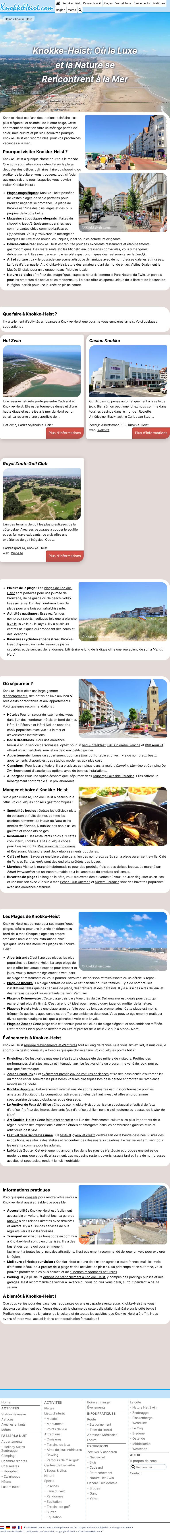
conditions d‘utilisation (11, 1531)
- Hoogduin (9, 1471)
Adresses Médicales (102, 1435)
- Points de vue (55, 1429)
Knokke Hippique (20, 1089)
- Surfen (50, 1512)
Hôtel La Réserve (19, 725)
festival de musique (44, 1058)
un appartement (54, 755)
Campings (8, 1456)
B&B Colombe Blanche (123, 745)
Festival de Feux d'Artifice (31, 1104)
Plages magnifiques (22, 193)
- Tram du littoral (99, 1430)
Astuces (7, 1419)
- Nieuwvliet (96, 1457)
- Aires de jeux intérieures (63, 1450)
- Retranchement (99, 1473)
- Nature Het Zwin (100, 1478)
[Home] (58, 3)
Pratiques (159, 3)
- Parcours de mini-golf (61, 1460)
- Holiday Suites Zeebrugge (13, 1448)
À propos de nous (143, 1461)
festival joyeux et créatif (77, 1135)
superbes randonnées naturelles (93, 1272)
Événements (142, 3)
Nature (49, 1475)
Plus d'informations (65, 433)
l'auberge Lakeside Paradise (113, 776)
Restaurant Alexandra (26, 851)
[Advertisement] (85, 298)
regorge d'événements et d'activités (50, 1045)
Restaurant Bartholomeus (56, 846)
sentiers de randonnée (46, 649)
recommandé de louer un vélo (122, 1251)
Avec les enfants (13, 1424)
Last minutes (10, 1487)
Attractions (52, 1434)
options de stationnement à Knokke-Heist (74, 1277)
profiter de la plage (55, 1267)
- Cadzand (95, 1467)
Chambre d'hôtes (14, 1461)
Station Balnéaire (13, 1414)
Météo (72, 10)
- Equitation (53, 1517)
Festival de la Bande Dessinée (30, 1135)
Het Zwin (12, 340)
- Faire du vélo (55, 1491)
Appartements (12, 1441)
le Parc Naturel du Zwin (128, 274)
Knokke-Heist (71, 3)
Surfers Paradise (107, 882)
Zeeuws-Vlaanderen (102, 1452)
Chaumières (10, 1466)
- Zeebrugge (139, 1413)
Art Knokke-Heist (53, 264)
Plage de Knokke (20, 983)
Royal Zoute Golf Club (25, 463)
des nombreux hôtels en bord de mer (48, 719)
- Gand (92, 1493)
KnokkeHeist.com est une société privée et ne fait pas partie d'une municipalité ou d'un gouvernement (78, 1527)
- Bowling (51, 1455)
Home (5, 1402)
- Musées (51, 1418)
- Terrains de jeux (57, 1444)
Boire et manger (99, 1402)
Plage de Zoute (19, 1024)
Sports (49, 1481)
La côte (135, 1402)
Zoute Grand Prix (20, 1074)
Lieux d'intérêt (54, 1413)
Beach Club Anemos (75, 882)
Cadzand (64, 401)
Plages (108, 3)
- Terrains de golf (57, 1507)
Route (91, 1419)
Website (103, 430)
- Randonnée (53, 1496)
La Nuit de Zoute (20, 1150)
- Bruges (93, 1488)
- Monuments (54, 1424)
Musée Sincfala (18, 269)
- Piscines (51, 1486)
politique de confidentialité (40, 1531)
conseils (31, 1197)
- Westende (138, 1449)
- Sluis (92, 1462)
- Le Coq (136, 1428)
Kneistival (15, 1058)
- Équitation (53, 1501)
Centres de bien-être (59, 1465)
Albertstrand (17, 957)
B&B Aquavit (154, 745)
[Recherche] (80, 10)
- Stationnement (99, 1424)
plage (43, 934)
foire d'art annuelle (59, 1120)
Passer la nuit (92, 3)
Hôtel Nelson (46, 725)
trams (28, 1246)
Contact (136, 1473)
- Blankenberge (141, 1418)
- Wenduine (138, 1423)
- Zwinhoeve (10, 1476)
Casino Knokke (104, 340)
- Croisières (53, 1439)
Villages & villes (55, 1470)
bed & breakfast (94, 745)
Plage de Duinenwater (24, 998)
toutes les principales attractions (50, 1251)
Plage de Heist (18, 1008)
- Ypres (92, 1499)
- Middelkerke (140, 1444)
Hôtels (6, 1481)
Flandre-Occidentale (102, 1483)
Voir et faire (123, 3)
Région (60, 10)
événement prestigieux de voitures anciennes (75, 1074)
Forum (92, 1440)
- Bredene (137, 1433)
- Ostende (137, 1438)
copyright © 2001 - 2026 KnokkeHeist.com (79, 1531)
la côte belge (56, 123)
